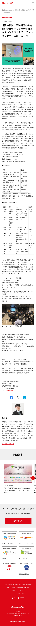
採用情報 (12, 587)
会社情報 (28, 584)
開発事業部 (22, 584)
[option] (18, 479)
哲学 (8, 587)
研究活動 (15, 584)
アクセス (14, 590)
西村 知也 (5, 418)
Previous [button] (3, 478)
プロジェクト (8, 584)
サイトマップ (20, 590)
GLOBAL (26, 587)
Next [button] (33, 478)
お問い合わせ (18, 521)
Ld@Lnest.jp (9, 390)
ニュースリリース (7, 17)
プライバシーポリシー (18, 593)
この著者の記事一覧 (8, 444)
